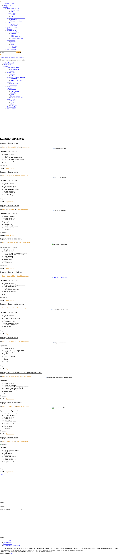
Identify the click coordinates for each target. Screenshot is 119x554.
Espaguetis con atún (9, 438)
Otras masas (13, 46)
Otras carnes (13, 25)
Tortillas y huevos (12, 27)
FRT (12, 553)
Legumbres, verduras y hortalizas (16, 18)
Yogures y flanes (15, 36)
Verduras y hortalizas (16, 21)
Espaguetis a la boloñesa (11, 239)
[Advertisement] (59, 123)
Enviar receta (7, 5)
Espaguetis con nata (9, 172)
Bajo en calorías (11, 47)
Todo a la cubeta (11, 49)
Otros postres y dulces (16, 38)
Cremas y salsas (14, 10)
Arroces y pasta (11, 13)
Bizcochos (13, 33)
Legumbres (13, 19)
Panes (12, 43)
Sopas (12, 11)
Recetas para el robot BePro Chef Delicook (12, 57)
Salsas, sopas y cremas (13, 8)
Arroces (12, 14)
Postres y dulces (11, 30)
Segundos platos (7, 542)
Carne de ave (14, 24)
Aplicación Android (8, 3)
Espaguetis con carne (9, 205)
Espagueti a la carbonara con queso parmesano (21, 372)
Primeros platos (26, 147)
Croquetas (13, 41)
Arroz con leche (14, 32)
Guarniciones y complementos (11, 545)
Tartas (12, 35)
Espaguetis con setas (9, 143)
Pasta (11, 16)
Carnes (9, 22)
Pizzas (12, 44)
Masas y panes (11, 40)
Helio (3, 147)
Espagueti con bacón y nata (12, 304)
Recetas (5, 7)
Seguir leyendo (10, 168)
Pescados (9, 29)
